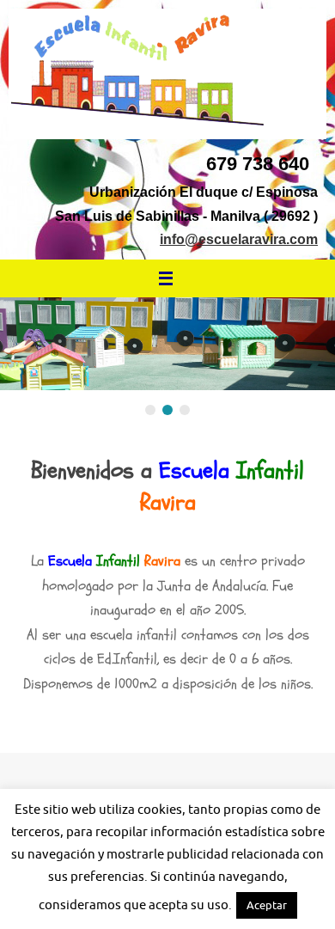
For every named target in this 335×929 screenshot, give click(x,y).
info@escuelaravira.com (239, 239)
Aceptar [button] (267, 905)
